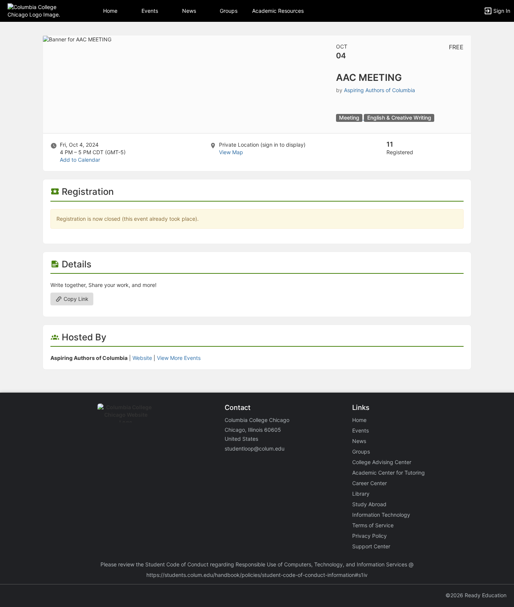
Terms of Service (373, 525)
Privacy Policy (369, 536)
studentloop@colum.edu (254, 448)
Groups (228, 11)
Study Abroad (369, 504)
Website (142, 358)
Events (149, 11)
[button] (39, 10)
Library (361, 493)
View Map (231, 152)
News (189, 11)
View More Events (179, 358)
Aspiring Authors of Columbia (379, 90)
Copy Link (75, 299)
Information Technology (381, 514)
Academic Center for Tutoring (388, 472)
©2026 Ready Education (476, 595)
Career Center (369, 483)
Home (359, 420)
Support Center (371, 546)
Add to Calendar (80, 159)
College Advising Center (381, 462)
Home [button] (110, 11)
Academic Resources (278, 11)
